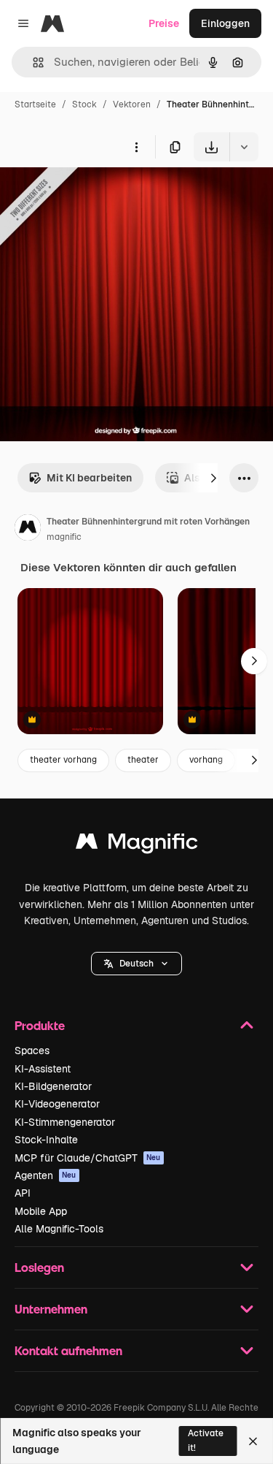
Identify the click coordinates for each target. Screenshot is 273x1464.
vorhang (206, 760)
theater (143, 760)
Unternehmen (51, 1308)
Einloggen (225, 23)
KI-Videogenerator (57, 1103)
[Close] (253, 1441)
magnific (64, 537)
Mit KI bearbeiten (89, 477)
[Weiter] (213, 477)
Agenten (45, 1175)
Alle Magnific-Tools (59, 1228)
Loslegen (39, 1267)
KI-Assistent (43, 1068)
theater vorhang (63, 760)
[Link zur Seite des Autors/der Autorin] (28, 529)
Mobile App (41, 1211)
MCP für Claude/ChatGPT (88, 1157)
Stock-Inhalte (46, 1139)
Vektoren (132, 104)
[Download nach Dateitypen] (243, 146)
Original (93, 195)
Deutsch (136, 963)
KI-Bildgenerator (53, 1086)
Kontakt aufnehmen (68, 1350)
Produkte (40, 1025)
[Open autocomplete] (32, 62)
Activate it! (205, 1440)
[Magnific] (137, 845)
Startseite (35, 104)
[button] (136, 963)
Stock (84, 104)
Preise (164, 23)
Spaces (32, 1050)
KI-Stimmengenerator (65, 1122)
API (23, 1193)
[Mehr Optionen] (136, 146)
